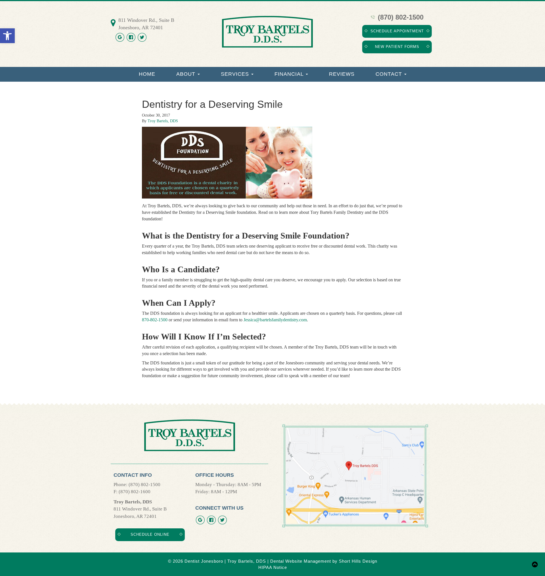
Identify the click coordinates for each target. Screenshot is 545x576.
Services (236, 74)
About (186, 74)
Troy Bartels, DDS (163, 121)
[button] (7, 35)
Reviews (342, 74)
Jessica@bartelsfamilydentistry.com (275, 319)
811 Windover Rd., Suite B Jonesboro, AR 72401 (146, 23)
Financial (289, 74)
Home (147, 74)
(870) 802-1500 (400, 17)
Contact (390, 74)
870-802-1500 (154, 319)
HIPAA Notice (272, 567)
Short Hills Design (358, 561)
